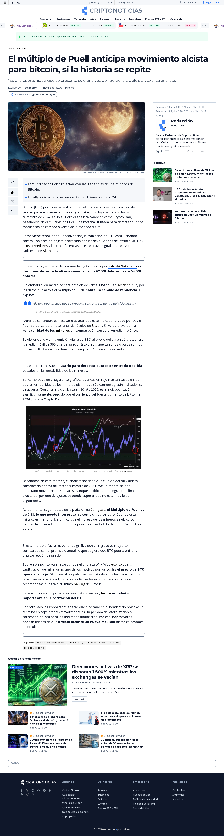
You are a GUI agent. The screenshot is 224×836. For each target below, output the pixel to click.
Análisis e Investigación (50, 642)
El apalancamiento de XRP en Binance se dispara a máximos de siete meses (121, 716)
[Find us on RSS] (22, 794)
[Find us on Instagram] (33, 790)
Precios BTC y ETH (155, 18)
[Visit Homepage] (112, 10)
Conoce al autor (197, 151)
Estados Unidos (96, 642)
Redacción (30, 87)
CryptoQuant (128, 471)
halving (80, 584)
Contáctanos (180, 790)
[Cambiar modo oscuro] (18, 2)
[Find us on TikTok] (27, 794)
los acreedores (36, 245)
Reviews (120, 18)
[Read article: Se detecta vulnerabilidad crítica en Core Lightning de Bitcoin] (162, 217)
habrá (106, 593)
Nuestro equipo (142, 794)
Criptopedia (63, 18)
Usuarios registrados (43, 713)
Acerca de (139, 790)
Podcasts (45, 18)
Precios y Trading (34, 647)
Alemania (50, 250)
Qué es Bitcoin (70, 790)
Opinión (102, 799)
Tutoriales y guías (85, 18)
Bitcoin (97, 325)
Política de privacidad (145, 799)
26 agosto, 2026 (103, 682)
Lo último (114, 642)
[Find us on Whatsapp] (33, 794)
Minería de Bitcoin (72, 803)
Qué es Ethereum (72, 807)
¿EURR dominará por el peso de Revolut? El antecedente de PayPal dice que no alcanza (51, 743)
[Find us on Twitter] (27, 790)
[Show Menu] (5, 2)
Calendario (135, 18)
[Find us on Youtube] (38, 790)
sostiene (124, 285)
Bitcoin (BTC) (75, 642)
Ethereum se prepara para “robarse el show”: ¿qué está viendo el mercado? (49, 720)
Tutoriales (103, 794)
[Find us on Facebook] (21, 790)
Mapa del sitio (141, 808)
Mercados (22, 48)
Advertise (177, 799)
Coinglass (98, 509)
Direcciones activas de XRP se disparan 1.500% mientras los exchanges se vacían (105, 672)
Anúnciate (176, 18)
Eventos (102, 803)
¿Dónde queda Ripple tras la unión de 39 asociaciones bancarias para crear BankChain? (123, 743)
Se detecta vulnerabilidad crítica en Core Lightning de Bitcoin (193, 215)
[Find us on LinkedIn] (50, 790)
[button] (13, 196)
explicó (116, 564)
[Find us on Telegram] (44, 790)
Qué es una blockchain (75, 812)
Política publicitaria (144, 803)
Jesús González (83, 682)
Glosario (104, 18)
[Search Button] (11, 2)
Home (11, 48)
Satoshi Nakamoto (122, 266)
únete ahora (70, 36)
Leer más (81, 698)
